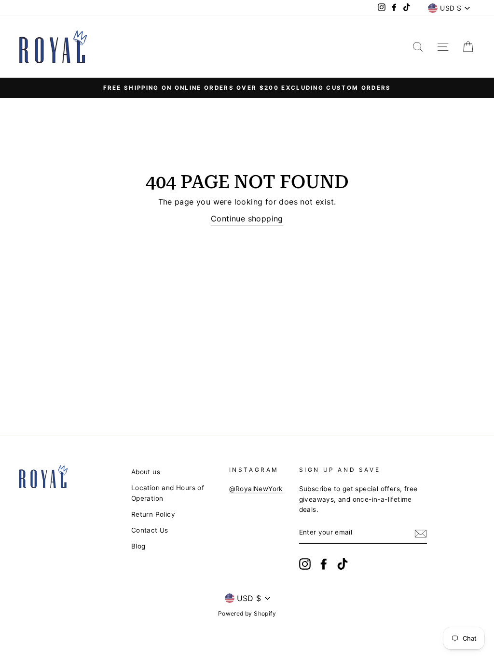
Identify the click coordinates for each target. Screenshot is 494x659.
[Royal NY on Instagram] (305, 564)
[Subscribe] (420, 533)
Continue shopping (247, 218)
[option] (247, 87)
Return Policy (153, 514)
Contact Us (149, 530)
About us (145, 472)
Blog (138, 546)
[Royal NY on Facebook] (323, 564)
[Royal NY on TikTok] (342, 564)
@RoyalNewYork (256, 489)
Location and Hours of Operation (167, 493)
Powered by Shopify (247, 613)
